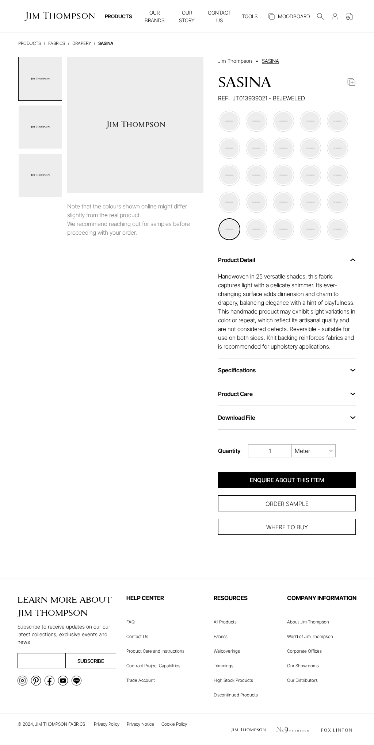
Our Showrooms (303, 665)
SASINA (270, 61)
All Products (225, 622)
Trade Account (140, 680)
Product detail (236, 260)
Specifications (237, 370)
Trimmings (223, 665)
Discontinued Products (236, 695)
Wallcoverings (227, 651)
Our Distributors (302, 680)
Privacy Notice (140, 724)
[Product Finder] (320, 16)
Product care (235, 394)
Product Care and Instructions (155, 651)
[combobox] (314, 450)
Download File (236, 417)
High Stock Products (233, 680)
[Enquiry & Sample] (349, 16)
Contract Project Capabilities (153, 665)
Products (29, 43)
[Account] (335, 16)
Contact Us (137, 636)
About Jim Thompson (308, 622)
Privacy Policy (106, 724)
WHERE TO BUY (287, 527)
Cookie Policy (174, 724)
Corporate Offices (304, 651)
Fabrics (221, 636)
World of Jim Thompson (310, 636)
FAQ (130, 622)
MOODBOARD (294, 16)
